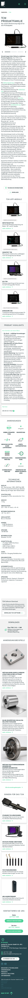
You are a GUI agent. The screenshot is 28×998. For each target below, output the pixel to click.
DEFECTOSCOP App (8, 83)
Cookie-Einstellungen (6, 988)
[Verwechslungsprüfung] (7, 455)
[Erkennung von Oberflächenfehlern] (21, 468)
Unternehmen (5, 976)
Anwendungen (5, 970)
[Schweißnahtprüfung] (7, 468)
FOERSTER (4, 12)
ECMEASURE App (16, 105)
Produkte (4, 972)
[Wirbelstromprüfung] (9, 429)
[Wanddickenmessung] (21, 455)
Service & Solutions (7, 974)
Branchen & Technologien (9, 968)
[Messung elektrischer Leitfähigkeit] (7, 442)
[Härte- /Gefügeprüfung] (21, 442)
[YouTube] (5, 964)
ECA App (20, 98)
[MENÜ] (25, 4)
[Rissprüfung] (21, 429)
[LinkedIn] (2, 964)
